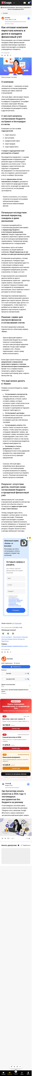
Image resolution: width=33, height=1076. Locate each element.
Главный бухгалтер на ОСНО (11, 737)
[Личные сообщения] (24, 2)
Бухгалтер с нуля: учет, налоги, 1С (13, 719)
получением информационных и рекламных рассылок (14, 604)
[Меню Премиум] (14, 2)
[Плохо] (13, 633)
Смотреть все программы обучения (15, 774)
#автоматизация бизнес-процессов (13, 639)
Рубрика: (4, 644)
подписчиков (6, 663)
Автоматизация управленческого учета (15, 21)
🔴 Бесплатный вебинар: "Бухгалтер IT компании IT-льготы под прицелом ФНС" (16, 8)
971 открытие (5, 649)
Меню (22, 1074)
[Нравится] (5, 55)
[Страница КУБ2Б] (3, 784)
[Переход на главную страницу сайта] (6, 2)
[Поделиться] (10, 55)
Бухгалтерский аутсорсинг (12, 787)
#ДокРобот (5, 641)
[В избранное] (7, 55)
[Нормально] (8, 633)
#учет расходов (6, 637)
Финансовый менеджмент (11, 757)
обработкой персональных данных (15, 601)
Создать (16, 1073)
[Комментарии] (2, 55)
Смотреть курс (16, 728)
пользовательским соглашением (13, 599)
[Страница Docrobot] (2, 18)
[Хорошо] (3, 633)
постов (17, 663)
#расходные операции (20, 637)
